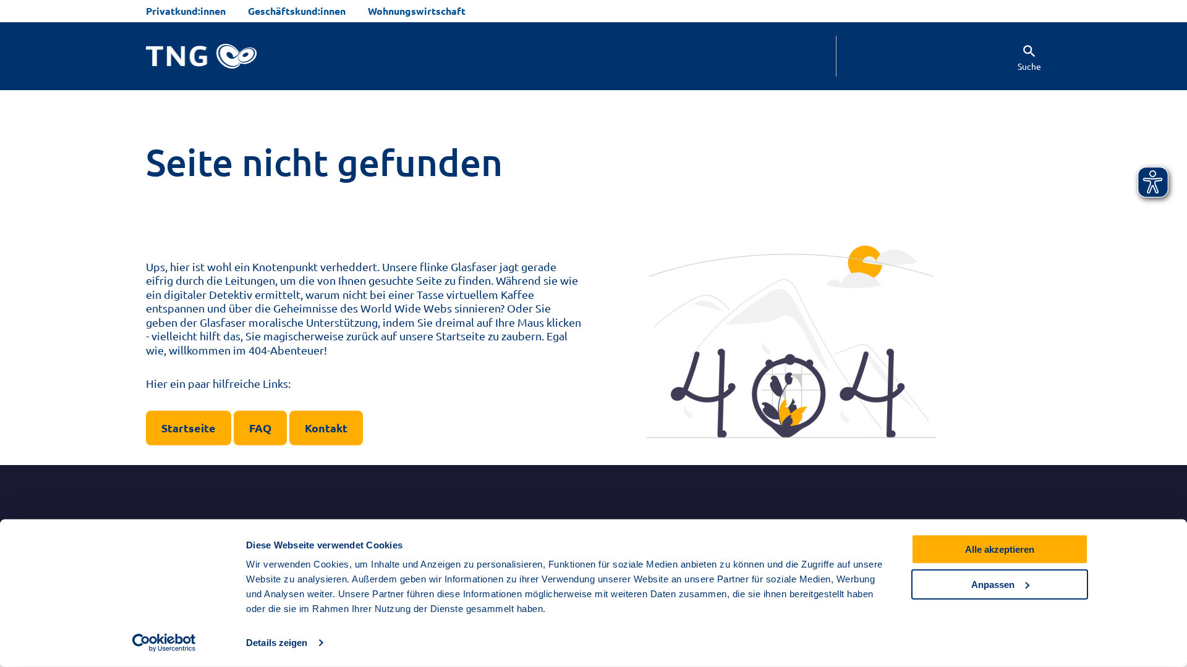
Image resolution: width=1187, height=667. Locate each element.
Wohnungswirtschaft (417, 10)
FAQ (260, 428)
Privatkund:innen (186, 10)
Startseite (188, 428)
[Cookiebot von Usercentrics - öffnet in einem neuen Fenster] (164, 643)
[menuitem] (1018, 56)
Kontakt (326, 428)
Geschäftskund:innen (297, 10)
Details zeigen (276, 642)
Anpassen (993, 584)
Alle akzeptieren (999, 549)
